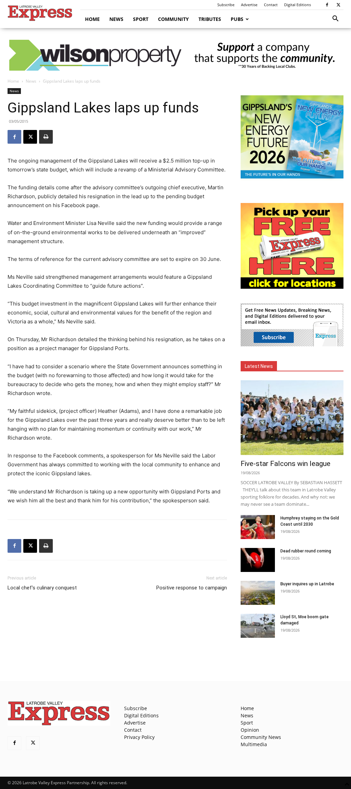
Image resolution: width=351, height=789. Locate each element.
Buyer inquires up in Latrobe (307, 584)
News (116, 19)
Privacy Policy (139, 737)
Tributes (209, 19)
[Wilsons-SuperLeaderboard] (175, 55)
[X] (338, 5)
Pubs (237, 19)
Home (92, 19)
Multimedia (254, 744)
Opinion (250, 730)
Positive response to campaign (191, 588)
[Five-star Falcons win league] (292, 417)
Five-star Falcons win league (285, 463)
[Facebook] (327, 5)
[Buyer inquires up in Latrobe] (258, 593)
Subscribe (225, 4)
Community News (261, 737)
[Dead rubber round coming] (258, 560)
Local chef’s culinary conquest (42, 588)
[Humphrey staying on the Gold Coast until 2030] (258, 527)
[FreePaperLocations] (292, 287)
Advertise (249, 4)
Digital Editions (297, 4)
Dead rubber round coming (305, 551)
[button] (335, 19)
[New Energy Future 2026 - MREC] (292, 179)
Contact (271, 4)
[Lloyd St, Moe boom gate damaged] (258, 626)
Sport (140, 19)
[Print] (46, 137)
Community (173, 19)
